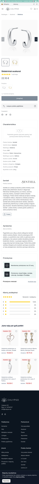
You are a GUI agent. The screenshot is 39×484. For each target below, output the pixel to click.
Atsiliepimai (4, 455)
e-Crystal (23, 458)
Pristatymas (4, 438)
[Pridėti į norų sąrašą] (16, 331)
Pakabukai (24, 438)
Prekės (8, 214)
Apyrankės (24, 435)
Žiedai (23, 432)
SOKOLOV (24, 468)
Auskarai (12, 14)
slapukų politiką (20, 477)
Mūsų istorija (5, 452)
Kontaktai (4, 426)
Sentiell (23, 464)
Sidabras (20, 14)
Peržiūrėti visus (32, 281)
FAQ (2, 429)
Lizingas (3, 435)
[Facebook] (34, 4)
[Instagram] (37, 4)
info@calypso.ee (6, 409)
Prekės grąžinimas (6, 441)
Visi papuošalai (25, 426)
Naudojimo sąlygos (7, 458)
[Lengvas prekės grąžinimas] (35, 106)
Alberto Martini (25, 455)
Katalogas (4, 14)
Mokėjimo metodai (6, 432)
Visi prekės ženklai (26, 452)
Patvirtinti (6, 481)
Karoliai (23, 441)
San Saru (23, 461)
